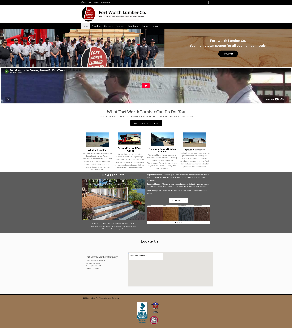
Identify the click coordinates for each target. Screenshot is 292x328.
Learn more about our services (146, 123)
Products (120, 26)
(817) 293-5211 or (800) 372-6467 (96, 2)
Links (155, 26)
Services (108, 26)
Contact (145, 26)
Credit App (133, 26)
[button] (149, 213)
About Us (96, 26)
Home (86, 26)
